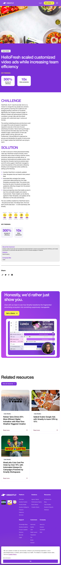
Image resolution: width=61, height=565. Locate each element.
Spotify (32, 527)
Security (21, 535)
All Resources (47, 499)
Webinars (46, 509)
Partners (21, 532)
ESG (41, 532)
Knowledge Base (23, 524)
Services (21, 515)
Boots (31, 540)
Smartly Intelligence (24, 507)
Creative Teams (35, 507)
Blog (45, 502)
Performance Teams (36, 502)
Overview (21, 499)
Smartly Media (22, 504)
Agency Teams (35, 499)
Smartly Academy (23, 527)
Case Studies (47, 504)
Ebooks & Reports (48, 507)
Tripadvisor (33, 535)
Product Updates (23, 529)
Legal (20, 537)
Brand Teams (34, 504)
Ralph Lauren (33, 532)
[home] (8, 3)
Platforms (21, 512)
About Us (42, 524)
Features (21, 509)
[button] (57, 3)
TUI (31, 537)
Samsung (32, 524)
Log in (40, 3)
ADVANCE (42, 529)
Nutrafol (32, 542)
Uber (31, 529)
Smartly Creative (23, 502)
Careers (42, 527)
